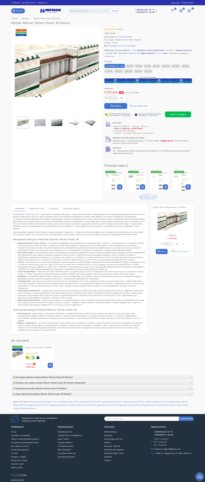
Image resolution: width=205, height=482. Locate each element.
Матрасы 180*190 (19, 405)
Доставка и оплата (29, 3)
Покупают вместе (71, 208)
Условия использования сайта (25, 442)
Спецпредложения (66, 457)
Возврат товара (18, 457)
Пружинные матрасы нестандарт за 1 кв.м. (43, 402)
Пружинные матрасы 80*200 (90, 402)
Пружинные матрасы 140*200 (151, 405)
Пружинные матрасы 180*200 (129, 405)
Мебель (107, 442)
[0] (181, 11)
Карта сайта (16, 467)
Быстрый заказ (140, 106)
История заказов (65, 446)
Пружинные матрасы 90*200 (69, 402)
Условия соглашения (20, 435)
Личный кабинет (187, 3)
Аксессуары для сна (113, 439)
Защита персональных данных (25, 439)
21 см (133, 50)
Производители (65, 432)
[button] (96, 121)
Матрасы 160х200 (112, 446)
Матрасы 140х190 (169, 405)
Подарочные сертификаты (70, 435)
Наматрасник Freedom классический (117, 174)
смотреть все (109, 56)
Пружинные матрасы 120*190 (155, 402)
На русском (175, 3)
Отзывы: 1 (119, 29)
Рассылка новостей (67, 453)
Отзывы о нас (42, 3)
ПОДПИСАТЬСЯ (186, 419)
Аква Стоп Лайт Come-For (163, 174)
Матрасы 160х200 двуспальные (24, 408)
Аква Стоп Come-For (140, 173)
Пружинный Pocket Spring (128, 53)
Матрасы (108, 435)
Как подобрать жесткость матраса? (121, 46)
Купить (117, 106)
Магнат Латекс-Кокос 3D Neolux (39, 347)
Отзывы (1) (53, 208)
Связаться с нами (19, 460)
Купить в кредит (178, 114)
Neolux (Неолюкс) (126, 37)
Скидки (107, 460)
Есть (159, 53)
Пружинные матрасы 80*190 (59, 405)
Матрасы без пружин (114, 449)
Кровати (108, 457)
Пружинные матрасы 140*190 (111, 402)
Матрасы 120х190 (76, 405)
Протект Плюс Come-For (185, 174)
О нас (13, 432)
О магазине (16, 3)
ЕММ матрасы (110, 432)
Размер (109, 61)
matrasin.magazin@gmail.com (167, 449)
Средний (108, 53)
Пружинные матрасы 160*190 (37, 405)
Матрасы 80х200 (90, 405)
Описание (19, 208)
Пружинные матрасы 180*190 (133, 402)
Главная (14, 18)
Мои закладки (64, 449)
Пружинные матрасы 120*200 (107, 405)
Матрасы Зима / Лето (114, 453)
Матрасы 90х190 (182, 405)
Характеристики (36, 208)
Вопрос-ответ (17, 464)
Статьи (14, 453)
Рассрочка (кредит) (20, 449)
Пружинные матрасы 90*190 (177, 402)
